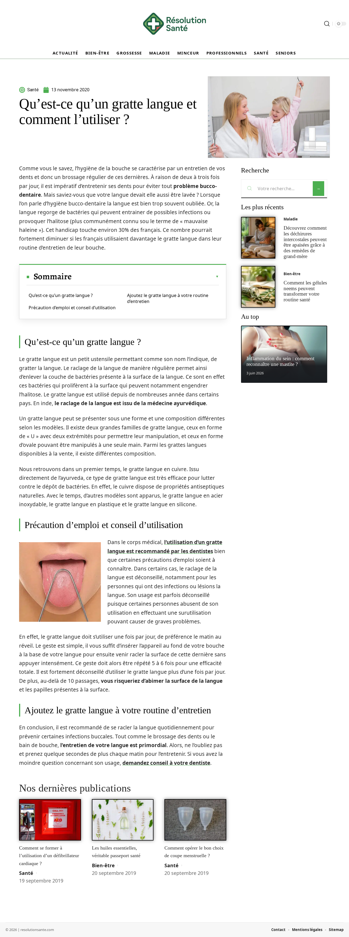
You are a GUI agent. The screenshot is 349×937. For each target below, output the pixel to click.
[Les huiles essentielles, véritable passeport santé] (123, 819)
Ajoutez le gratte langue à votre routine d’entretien (167, 298)
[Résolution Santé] (174, 23)
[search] (327, 23)
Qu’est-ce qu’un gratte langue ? (61, 295)
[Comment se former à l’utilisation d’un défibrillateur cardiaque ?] (50, 819)
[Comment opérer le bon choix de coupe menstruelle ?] (195, 819)
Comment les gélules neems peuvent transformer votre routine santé (305, 291)
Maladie (291, 219)
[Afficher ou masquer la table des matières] (145, 276)
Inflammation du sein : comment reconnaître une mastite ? (280, 361)
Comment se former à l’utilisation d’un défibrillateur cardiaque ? (49, 855)
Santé (26, 873)
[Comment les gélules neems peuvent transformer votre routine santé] (258, 286)
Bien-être (103, 865)
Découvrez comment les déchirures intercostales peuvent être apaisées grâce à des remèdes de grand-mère (305, 242)
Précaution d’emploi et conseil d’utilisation (72, 308)
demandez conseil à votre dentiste (166, 762)
